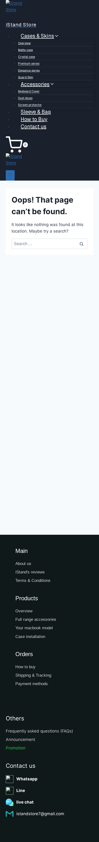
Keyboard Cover (29, 92)
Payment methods (31, 683)
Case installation (30, 636)
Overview (24, 43)
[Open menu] (10, 175)
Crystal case (26, 57)
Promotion (15, 748)
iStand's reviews (30, 572)
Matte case (25, 50)
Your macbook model (34, 628)
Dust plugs (25, 98)
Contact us (33, 126)
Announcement (20, 739)
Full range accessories (35, 619)
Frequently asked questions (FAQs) (39, 731)
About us (23, 563)
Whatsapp (26, 778)
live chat (25, 802)
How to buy (25, 667)
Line (20, 790)
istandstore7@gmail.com (40, 813)
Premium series (28, 64)
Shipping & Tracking (33, 675)
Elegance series (29, 71)
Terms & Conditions (32, 580)
